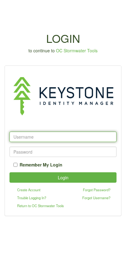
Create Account (28, 189)
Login (63, 177)
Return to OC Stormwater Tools (40, 205)
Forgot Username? (96, 197)
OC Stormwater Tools (77, 50)
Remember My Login (41, 165)
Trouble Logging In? (31, 197)
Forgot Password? (96, 189)
